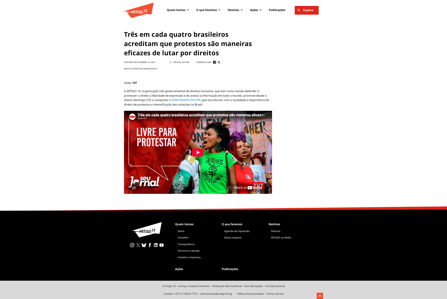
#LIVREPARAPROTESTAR (184, 100)
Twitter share (219, 62)
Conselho (183, 237)
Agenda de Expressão (237, 231)
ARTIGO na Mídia (281, 237)
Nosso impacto (232, 237)
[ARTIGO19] (139, 10)
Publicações (277, 10)
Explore (308, 10)
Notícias (275, 231)
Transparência (186, 244)
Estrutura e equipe (189, 250)
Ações (254, 10)
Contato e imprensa (189, 257)
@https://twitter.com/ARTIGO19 (140, 68)
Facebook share (214, 62)
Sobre (181, 231)
